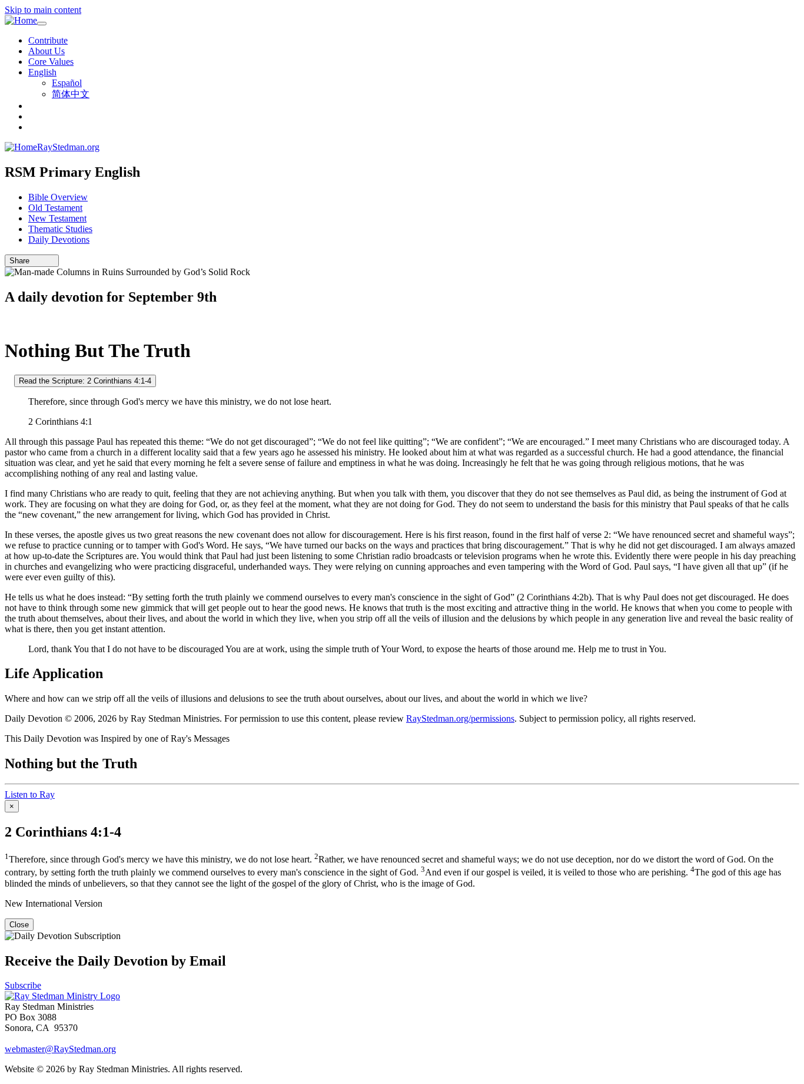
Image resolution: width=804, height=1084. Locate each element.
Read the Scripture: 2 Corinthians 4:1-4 (85, 380)
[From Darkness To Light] (8, 380)
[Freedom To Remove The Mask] (8, 322)
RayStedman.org (68, 147)
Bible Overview (58, 197)
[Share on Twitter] (43, 260)
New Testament (57, 218)
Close (19, 924)
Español (67, 83)
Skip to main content (43, 10)
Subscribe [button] (23, 985)
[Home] (21, 20)
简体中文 (70, 94)
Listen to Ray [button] (30, 794)
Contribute (48, 40)
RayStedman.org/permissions (460, 718)
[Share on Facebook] (51, 260)
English (42, 72)
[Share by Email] (35, 260)
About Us (46, 51)
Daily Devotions (58, 239)
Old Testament (55, 208)
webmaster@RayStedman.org (60, 1049)
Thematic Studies (60, 229)
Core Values (51, 62)
